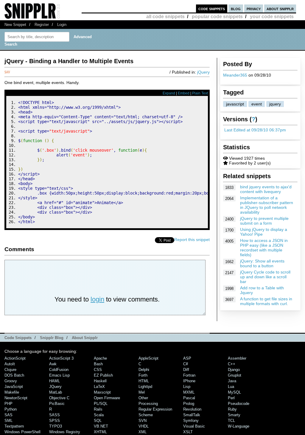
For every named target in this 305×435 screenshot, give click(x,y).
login (97, 299)
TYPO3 (55, 426)
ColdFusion (59, 369)
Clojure (10, 369)
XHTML (100, 432)
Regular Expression (155, 409)
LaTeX (99, 386)
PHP (8, 403)
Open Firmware (107, 398)
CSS (98, 369)
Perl (231, 398)
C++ (231, 364)
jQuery (203, 72)
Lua (231, 386)
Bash (98, 364)
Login (61, 24)
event (256, 104)
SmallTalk (191, 415)
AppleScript (148, 358)
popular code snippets (217, 16)
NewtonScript (15, 398)
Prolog (188, 403)
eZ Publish (103, 375)
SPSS (54, 420)
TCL (231, 420)
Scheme (146, 415)
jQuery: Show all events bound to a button (262, 263)
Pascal (189, 398)
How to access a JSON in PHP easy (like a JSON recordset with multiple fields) (264, 247)
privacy (254, 8)
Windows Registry (64, 432)
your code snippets (272, 16)
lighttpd (145, 386)
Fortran (189, 375)
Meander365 (235, 75)
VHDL (144, 426)
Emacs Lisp (59, 375)
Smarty (234, 415)
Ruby (232, 409)
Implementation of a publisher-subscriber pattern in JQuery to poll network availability (266, 205)
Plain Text (200, 93)
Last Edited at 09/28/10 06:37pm (255, 130)
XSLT (188, 432)
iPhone (189, 381)
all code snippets (165, 16)
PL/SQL (101, 403)
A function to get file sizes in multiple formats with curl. (266, 301)
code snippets (211, 8)
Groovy (10, 381)
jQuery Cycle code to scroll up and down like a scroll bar (265, 277)
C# (185, 364)
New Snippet (15, 24)
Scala (99, 415)
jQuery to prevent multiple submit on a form (264, 221)
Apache (100, 358)
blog (236, 8)
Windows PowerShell (22, 432)
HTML (144, 381)
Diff (186, 369)
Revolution (192, 409)
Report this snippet (192, 239)
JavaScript (13, 386)
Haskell (100, 381)
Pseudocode (238, 403)
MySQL (234, 392)
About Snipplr (85, 337)
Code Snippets (18, 337)
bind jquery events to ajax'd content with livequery (266, 189)
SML (8, 420)
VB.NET (101, 426)
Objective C (59, 398)
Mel (142, 392)
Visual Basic (194, 426)
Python (10, 409)
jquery (275, 104)
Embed (183, 93)
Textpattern (14, 426)
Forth (143, 375)
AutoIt (9, 364)
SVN (143, 420)
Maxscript (102, 392)
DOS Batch (14, 375)
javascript (235, 104)
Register (42, 24)
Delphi (144, 369)
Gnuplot (234, 375)
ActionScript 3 (61, 358)
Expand (169, 93)
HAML (54, 381)
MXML (188, 392)
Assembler (237, 358)
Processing (148, 403)
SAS (8, 415)
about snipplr (280, 8)
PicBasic (57, 403)
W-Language (238, 426)
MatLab (55, 392)
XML (143, 432)
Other (143, 398)
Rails (98, 409)
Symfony (191, 420)
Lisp (186, 386)
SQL (98, 420)
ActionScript (15, 358)
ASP (187, 358)
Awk (53, 364)
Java (232, 381)
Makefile (11, 392)
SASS (54, 415)
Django (234, 369)
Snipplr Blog (51, 337)
